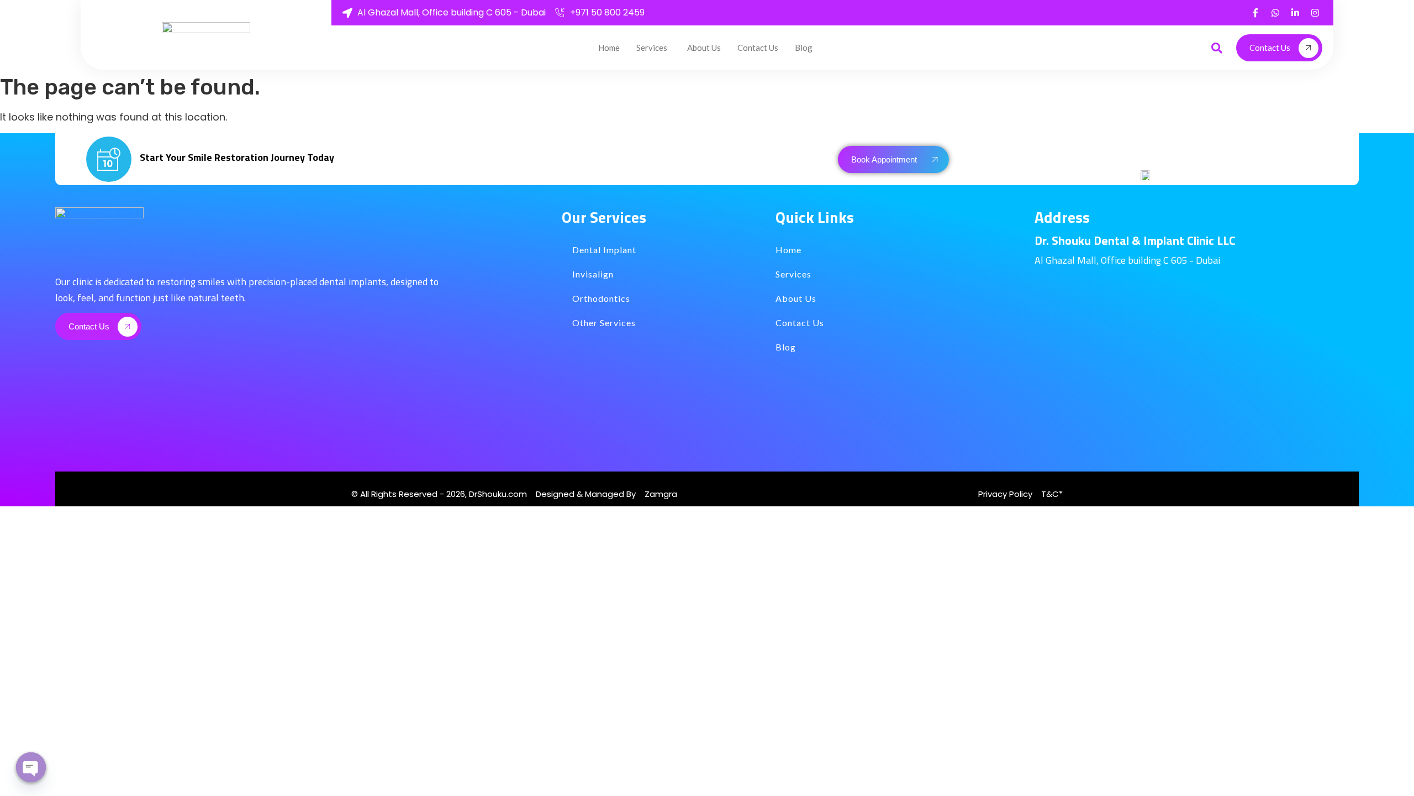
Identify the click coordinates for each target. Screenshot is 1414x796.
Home (609, 48)
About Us (704, 48)
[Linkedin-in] (1295, 13)
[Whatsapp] (1275, 13)
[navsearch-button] (1217, 47)
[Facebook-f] (1255, 13)
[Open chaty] (31, 767)
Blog (803, 48)
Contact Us (757, 48)
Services (651, 48)
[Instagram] (1315, 13)
